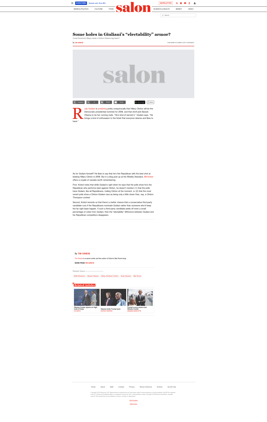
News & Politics (81, 9)
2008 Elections (79, 276)
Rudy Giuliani (126, 276)
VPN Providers (133, 400)
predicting (102, 109)
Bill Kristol (148, 177)
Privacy (132, 387)
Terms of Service (146, 387)
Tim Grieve (79, 42)
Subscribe (81, 3)
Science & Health (161, 9)
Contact (121, 387)
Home (93, 387)
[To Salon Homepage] (133, 7)
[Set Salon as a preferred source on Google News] (140, 102)
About (103, 387)
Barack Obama (92, 276)
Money (179, 9)
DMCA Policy (133, 404)
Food (111, 9)
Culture (99, 9)
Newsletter (166, 3)
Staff (111, 387)
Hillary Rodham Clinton (109, 276)
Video (190, 9)
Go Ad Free (172, 387)
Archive (159, 387)
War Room (137, 276)
